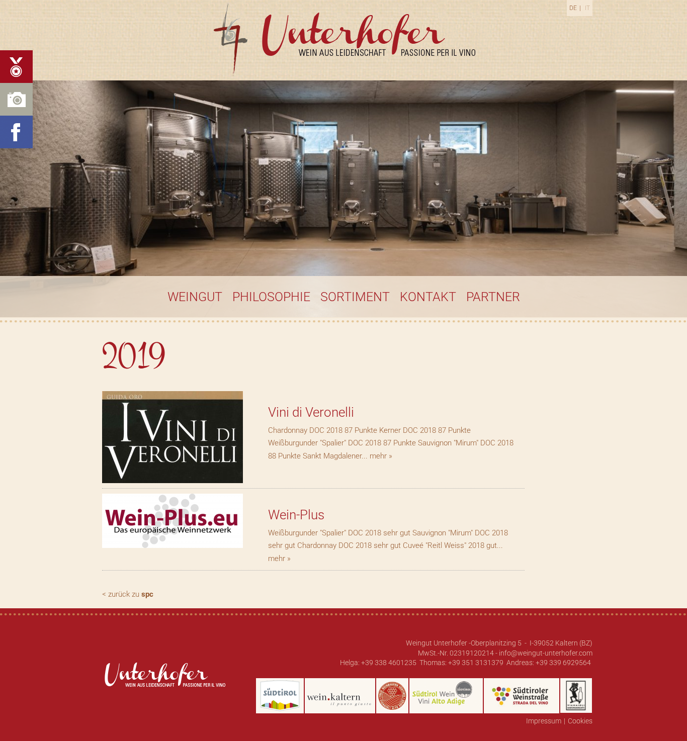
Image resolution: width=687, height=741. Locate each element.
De (573, 8)
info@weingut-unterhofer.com (545, 653)
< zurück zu (127, 594)
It (587, 8)
